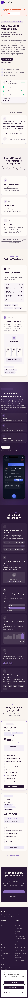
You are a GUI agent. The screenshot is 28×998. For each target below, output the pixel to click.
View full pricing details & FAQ (13, 855)
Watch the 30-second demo (8, 450)
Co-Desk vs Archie (19, 960)
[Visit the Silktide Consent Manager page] (22, 992)
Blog (2, 950)
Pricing (17, 933)
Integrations (18, 931)
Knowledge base (5, 953)
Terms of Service (5, 967)
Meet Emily (6, 447)
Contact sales (13, 847)
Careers (3, 958)
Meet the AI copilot (6, 62)
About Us (3, 947)
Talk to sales (12, 896)
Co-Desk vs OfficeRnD (20, 953)
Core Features (18, 923)
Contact (3, 955)
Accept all (14, 983)
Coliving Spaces (5, 925)
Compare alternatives (20, 941)
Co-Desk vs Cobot (19, 950)
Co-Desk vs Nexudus (20, 947)
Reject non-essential (14, 987)
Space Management (20, 925)
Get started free (7, 59)
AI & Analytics (18, 928)
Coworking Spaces (6, 923)
